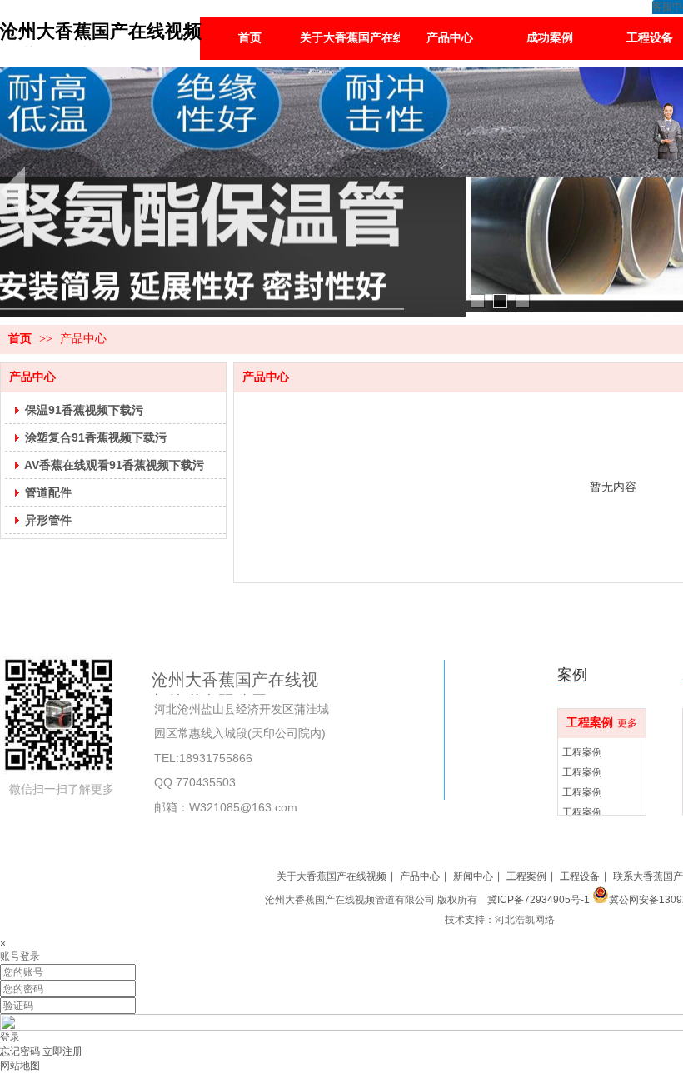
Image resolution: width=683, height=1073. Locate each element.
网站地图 (20, 1065)
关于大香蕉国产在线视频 (331, 876)
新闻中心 (473, 876)
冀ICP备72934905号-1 (537, 900)
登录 (10, 1037)
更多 (627, 723)
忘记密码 (20, 1051)
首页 (20, 338)
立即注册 (62, 1051)
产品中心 (83, 338)
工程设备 (580, 876)
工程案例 (589, 722)
